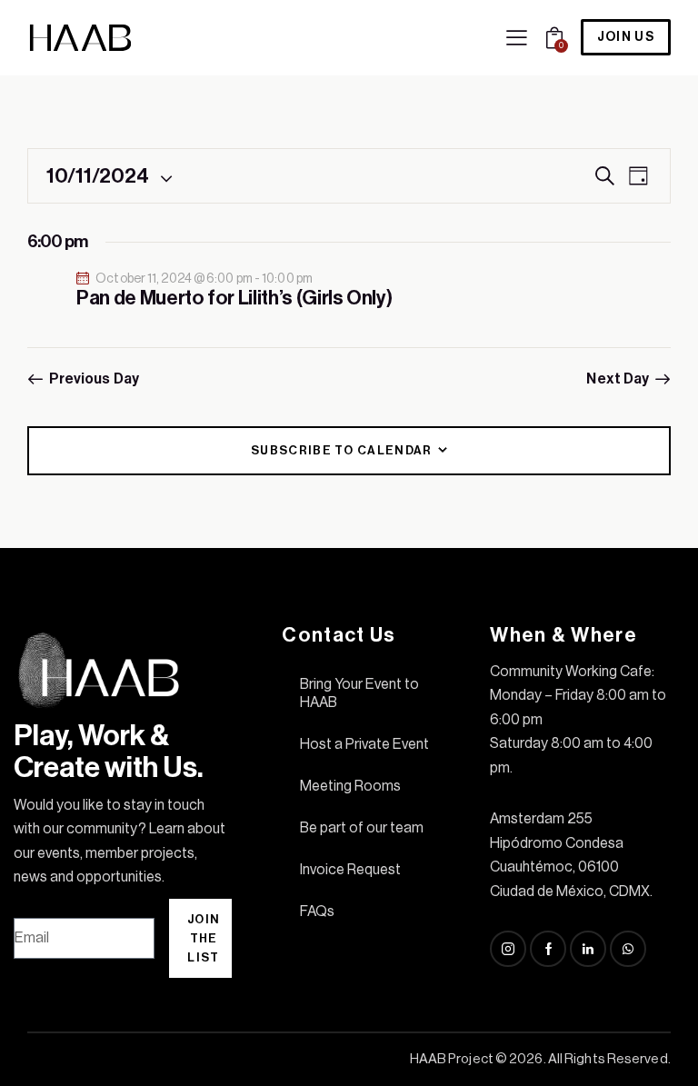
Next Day (617, 379)
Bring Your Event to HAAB (359, 693)
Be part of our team (362, 828)
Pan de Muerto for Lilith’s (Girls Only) (234, 298)
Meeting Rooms (350, 786)
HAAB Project (452, 1059)
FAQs (317, 911)
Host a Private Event (364, 744)
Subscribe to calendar (341, 450)
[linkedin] (588, 949)
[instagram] (508, 949)
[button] (516, 37)
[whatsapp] (628, 949)
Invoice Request (350, 869)
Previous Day (94, 379)
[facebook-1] (548, 949)
